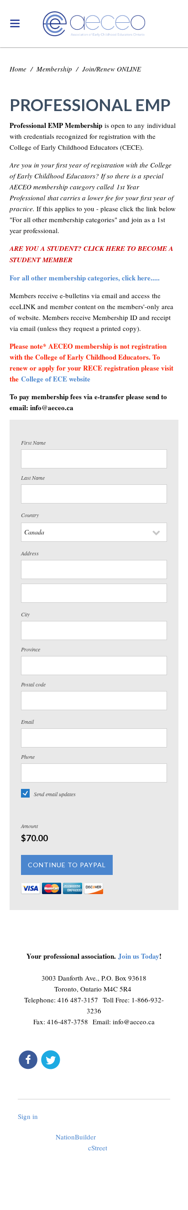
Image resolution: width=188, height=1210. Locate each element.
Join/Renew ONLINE (111, 68)
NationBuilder (76, 1136)
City (25, 614)
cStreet (97, 1147)
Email (27, 721)
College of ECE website (57, 379)
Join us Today (138, 956)
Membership (54, 68)
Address (30, 553)
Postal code (33, 684)
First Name (33, 442)
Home (18, 68)
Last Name (33, 477)
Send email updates (55, 794)
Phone (28, 756)
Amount (29, 825)
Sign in (28, 1116)
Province (30, 649)
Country (30, 515)
